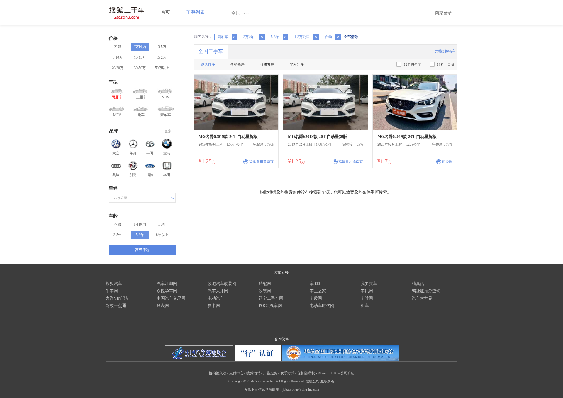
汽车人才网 (218, 291)
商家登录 (443, 13)
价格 (113, 38)
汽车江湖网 (167, 283)
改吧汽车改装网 (222, 283)
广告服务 (270, 373)
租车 (365, 305)
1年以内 (140, 224)
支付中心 (236, 373)
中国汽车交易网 (171, 298)
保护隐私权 (306, 373)
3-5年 (117, 235)
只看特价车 (412, 64)
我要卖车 (369, 283)
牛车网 (112, 291)
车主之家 (318, 291)
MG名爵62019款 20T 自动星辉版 (228, 136)
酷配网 (265, 283)
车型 (113, 82)
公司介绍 (347, 373)
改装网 (265, 291)
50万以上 (162, 68)
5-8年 (140, 235)
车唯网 (367, 298)
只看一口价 (446, 64)
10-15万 (140, 57)
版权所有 (327, 381)
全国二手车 (210, 51)
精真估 (418, 283)
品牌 (113, 131)
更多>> (170, 131)
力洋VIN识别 (117, 298)
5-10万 (118, 57)
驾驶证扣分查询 (426, 291)
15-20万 (162, 57)
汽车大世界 (422, 298)
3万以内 (140, 47)
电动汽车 (216, 298)
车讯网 (367, 291)
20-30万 (117, 68)
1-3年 (162, 224)
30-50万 (140, 68)
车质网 (316, 298)
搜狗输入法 (217, 373)
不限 (117, 47)
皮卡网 (214, 305)
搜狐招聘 (253, 373)
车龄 (113, 215)
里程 (113, 188)
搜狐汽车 (114, 283)
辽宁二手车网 (271, 298)
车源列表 (195, 12)
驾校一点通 (116, 305)
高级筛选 (142, 250)
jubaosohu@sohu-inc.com (301, 389)
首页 (165, 12)
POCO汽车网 (270, 305)
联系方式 (287, 373)
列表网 (163, 305)
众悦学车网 (167, 291)
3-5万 (162, 47)
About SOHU (328, 373)
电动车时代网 (322, 305)
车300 (315, 283)
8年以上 (162, 235)
